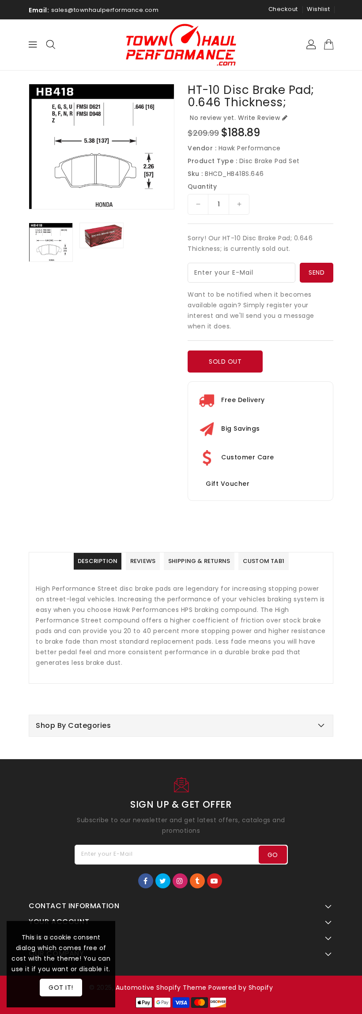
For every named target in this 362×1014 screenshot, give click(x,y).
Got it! (61, 987)
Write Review (259, 117)
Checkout (283, 9)
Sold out (225, 361)
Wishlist (318, 9)
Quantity (202, 186)
